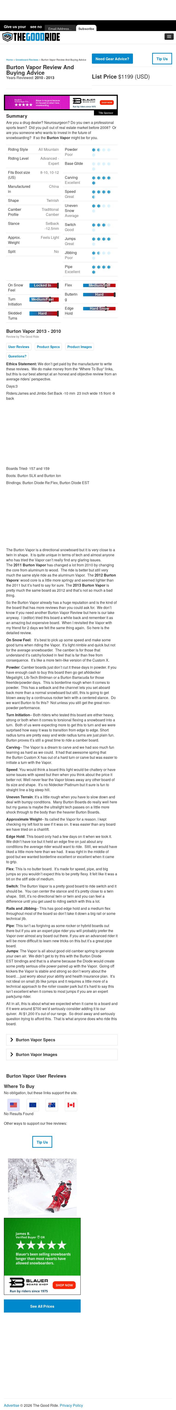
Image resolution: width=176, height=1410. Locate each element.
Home (9, 59)
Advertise (11, 1405)
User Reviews (18, 346)
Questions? (17, 356)
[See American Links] (13, 1105)
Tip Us (162, 58)
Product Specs (48, 346)
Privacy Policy (71, 1405)
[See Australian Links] (52, 1105)
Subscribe (86, 29)
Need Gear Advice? (112, 58)
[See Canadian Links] (71, 1105)
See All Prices (42, 1306)
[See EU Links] (33, 1105)
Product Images (79, 346)
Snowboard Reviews (27, 59)
